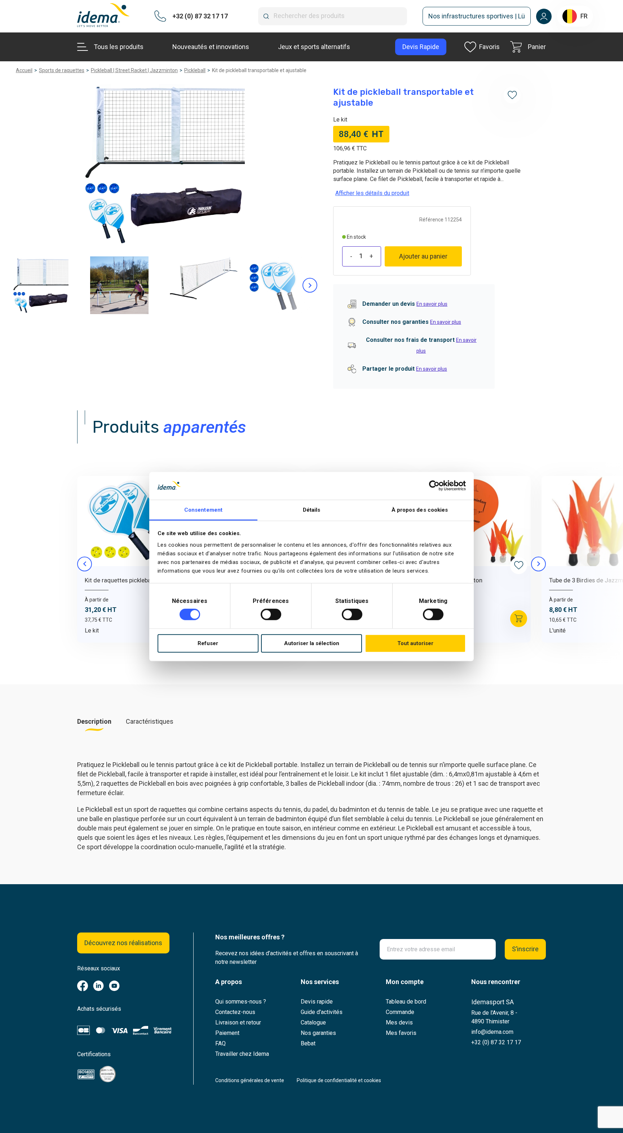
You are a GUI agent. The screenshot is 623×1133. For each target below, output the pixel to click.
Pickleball (195, 70)
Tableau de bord (406, 1001)
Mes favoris (401, 1033)
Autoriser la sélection (311, 643)
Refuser (208, 643)
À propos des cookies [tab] (420, 510)
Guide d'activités (322, 1012)
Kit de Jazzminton (457, 580)
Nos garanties (318, 1033)
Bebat (308, 1043)
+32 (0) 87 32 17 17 (496, 1042)
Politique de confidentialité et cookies (339, 1080)
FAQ (220, 1043)
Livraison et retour (238, 1022)
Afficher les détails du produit (372, 193)
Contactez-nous (235, 1012)
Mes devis (399, 1022)
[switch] (271, 614)
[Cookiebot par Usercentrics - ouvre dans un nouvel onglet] (434, 485)
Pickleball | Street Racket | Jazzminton (134, 70)
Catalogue (313, 1022)
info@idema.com (492, 1031)
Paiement (227, 1033)
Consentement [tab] (203, 510)
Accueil (24, 70)
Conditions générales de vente (249, 1080)
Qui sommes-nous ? (240, 1001)
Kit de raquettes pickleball (119, 580)
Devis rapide (317, 1001)
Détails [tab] (312, 510)
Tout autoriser (415, 643)
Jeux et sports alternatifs (314, 46)
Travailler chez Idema (242, 1053)
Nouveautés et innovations (210, 46)
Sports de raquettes (61, 70)
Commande (400, 1012)
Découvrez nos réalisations (123, 943)
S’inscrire (525, 949)
